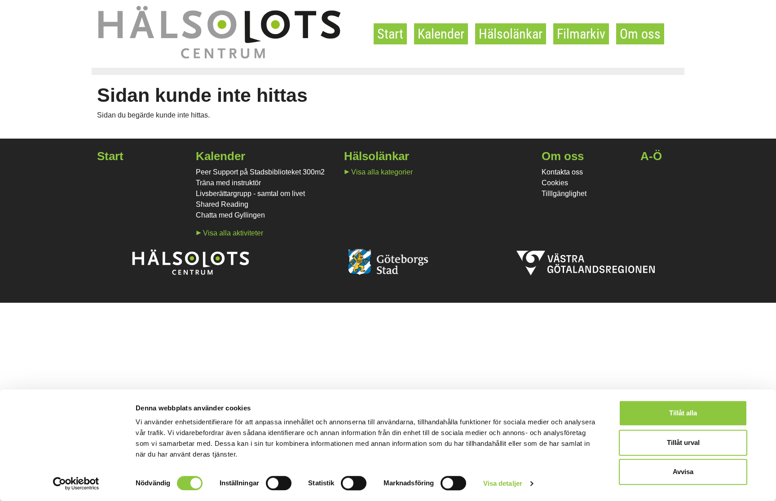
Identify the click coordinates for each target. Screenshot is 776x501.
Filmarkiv (581, 34)
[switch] (278, 483)
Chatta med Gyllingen (230, 215)
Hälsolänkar (510, 34)
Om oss (640, 34)
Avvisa (683, 471)
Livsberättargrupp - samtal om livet (250, 193)
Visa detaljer (502, 483)
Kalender (441, 34)
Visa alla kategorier (382, 172)
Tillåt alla (683, 413)
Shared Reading (222, 204)
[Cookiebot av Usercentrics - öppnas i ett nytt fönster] (76, 483)
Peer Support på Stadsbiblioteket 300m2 (260, 172)
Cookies (555, 183)
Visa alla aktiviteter (233, 233)
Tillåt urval (683, 442)
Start (390, 34)
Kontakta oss (562, 172)
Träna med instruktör (228, 183)
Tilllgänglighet (564, 193)
